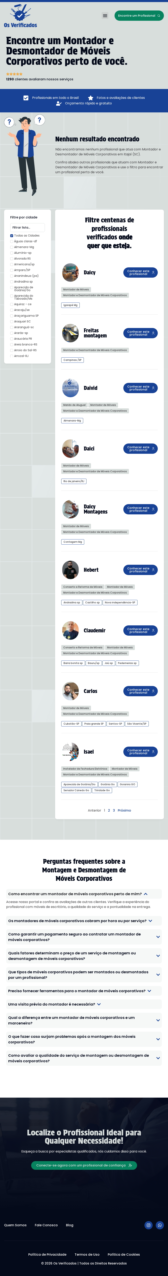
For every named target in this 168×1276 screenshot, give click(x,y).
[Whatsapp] (160, 1225)
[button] (105, 15)
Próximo (124, 810)
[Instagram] (148, 1225)
